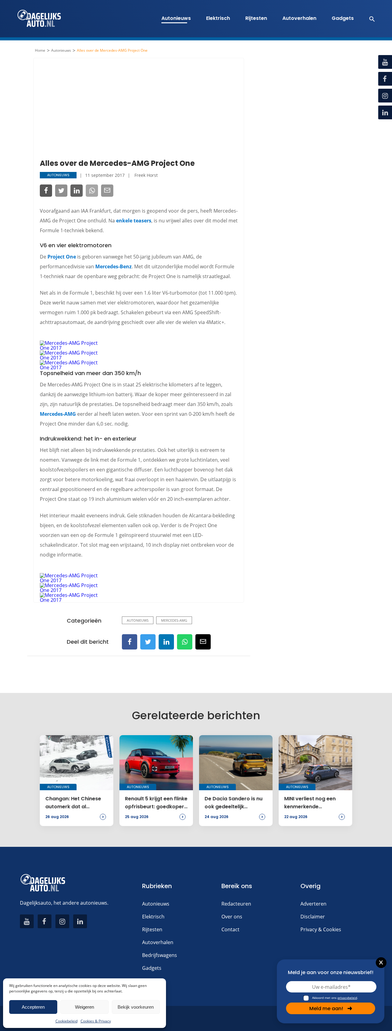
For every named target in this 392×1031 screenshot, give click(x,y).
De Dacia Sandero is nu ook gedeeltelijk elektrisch (233, 803)
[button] (368, 18)
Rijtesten (256, 18)
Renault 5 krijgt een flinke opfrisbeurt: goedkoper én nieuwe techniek (156, 803)
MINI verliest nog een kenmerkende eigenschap (310, 803)
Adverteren (313, 903)
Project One (61, 256)
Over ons (231, 916)
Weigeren (84, 1007)
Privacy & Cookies (320, 929)
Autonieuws (176, 18)
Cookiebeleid (66, 1021)
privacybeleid (347, 998)
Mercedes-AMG (58, 414)
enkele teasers (133, 220)
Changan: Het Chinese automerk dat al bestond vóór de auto (73, 803)
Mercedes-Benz (113, 266)
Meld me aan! (326, 1008)
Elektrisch (218, 18)
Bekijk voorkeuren (136, 1007)
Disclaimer (312, 916)
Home (40, 50)
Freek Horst (146, 175)
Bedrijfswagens (159, 955)
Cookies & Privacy (96, 1021)
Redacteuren (236, 903)
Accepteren (33, 1007)
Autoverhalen (299, 18)
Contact (230, 929)
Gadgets (343, 18)
